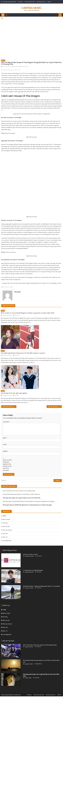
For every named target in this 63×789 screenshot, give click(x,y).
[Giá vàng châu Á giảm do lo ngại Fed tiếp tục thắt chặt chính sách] (11, 679)
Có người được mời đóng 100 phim (33, 570)
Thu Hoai (16, 66)
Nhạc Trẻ (5, 537)
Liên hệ (49, 1)
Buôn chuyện (6, 519)
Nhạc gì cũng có (7, 530)
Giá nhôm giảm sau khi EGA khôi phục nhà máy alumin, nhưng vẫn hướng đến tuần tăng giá (28, 501)
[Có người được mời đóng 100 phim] (11, 576)
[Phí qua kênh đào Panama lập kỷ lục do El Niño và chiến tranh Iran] (11, 665)
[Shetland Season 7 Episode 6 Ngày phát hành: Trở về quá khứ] (11, 592)
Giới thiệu (20, 1)
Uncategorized (7, 540)
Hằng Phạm (39, 664)
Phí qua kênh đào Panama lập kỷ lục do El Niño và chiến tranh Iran (21, 494)
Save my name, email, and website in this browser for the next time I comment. (7, 465)
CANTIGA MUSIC (31, 8)
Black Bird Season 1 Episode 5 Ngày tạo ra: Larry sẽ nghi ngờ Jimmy (9, 406)
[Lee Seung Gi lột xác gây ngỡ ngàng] (31, 377)
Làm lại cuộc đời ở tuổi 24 (30, 554)
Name (5, 438)
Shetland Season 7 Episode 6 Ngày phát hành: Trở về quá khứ (41, 586)
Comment (6, 422)
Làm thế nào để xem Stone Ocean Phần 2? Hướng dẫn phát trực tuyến (55, 406)
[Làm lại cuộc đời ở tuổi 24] (11, 560)
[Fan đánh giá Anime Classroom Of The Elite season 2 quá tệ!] (31, 337)
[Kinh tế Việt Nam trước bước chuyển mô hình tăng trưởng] (11, 650)
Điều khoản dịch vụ (41, 1)
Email (5, 444)
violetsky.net (17, 695)
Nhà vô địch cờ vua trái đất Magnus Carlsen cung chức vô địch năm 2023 (27, 313)
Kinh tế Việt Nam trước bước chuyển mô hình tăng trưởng (19, 491)
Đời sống (5, 523)
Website (5, 451)
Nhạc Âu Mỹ (6, 526)
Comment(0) (24, 66)
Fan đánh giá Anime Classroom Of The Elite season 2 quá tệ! (23, 353)
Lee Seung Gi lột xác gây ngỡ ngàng (14, 393)
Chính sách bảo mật (30, 1)
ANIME (3, 60)
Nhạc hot (5, 533)
